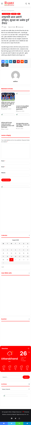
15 (23, 253)
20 (15, 256)
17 (3, 256)
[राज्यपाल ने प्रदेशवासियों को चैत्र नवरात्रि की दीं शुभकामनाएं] (23, 99)
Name (3, 160)
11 (7, 253)
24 (3, 259)
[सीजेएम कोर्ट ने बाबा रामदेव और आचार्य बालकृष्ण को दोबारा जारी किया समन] (8, 117)
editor (5, 27)
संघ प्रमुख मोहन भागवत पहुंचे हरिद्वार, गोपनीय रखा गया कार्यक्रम (23, 125)
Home (4, 10)
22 (23, 256)
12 (11, 253)
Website (3, 172)
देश (18, 13)
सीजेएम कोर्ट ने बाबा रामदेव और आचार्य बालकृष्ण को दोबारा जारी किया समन (7, 125)
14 (19, 253)
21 (19, 256)
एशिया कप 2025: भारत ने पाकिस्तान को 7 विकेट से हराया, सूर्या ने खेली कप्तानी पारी (7, 105)
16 (27, 253)
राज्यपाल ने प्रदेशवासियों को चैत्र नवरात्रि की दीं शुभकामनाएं (22, 107)
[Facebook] (3, 61)
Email (3, 166)
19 (11, 256)
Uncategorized (10, 10)
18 (7, 256)
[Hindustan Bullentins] (9, 3)
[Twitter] (6, 61)
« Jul (2, 267)
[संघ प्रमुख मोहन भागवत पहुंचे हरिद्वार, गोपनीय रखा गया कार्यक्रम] (23, 118)
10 (3, 253)
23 (27, 256)
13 (15, 253)
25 (7, 259)
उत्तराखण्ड (14, 13)
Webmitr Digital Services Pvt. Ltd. (20, 414)
